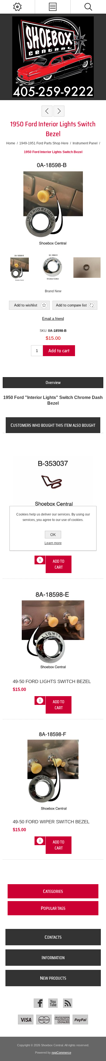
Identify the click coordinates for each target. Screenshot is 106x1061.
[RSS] (67, 1003)
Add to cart (59, 350)
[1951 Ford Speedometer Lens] (47, 111)
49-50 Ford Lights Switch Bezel (52, 681)
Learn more (53, 543)
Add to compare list (71, 305)
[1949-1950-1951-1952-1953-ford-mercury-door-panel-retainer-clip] (53, 484)
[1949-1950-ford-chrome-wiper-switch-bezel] (53, 770)
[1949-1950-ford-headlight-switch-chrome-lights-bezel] (53, 630)
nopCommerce (61, 1052)
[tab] (53, 382)
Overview (53, 383)
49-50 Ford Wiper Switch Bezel (51, 821)
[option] (19, 267)
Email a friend (53, 319)
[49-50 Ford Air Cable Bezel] (59, 111)
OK (53, 534)
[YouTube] (53, 1003)
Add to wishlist (25, 305)
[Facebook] (38, 1003)
